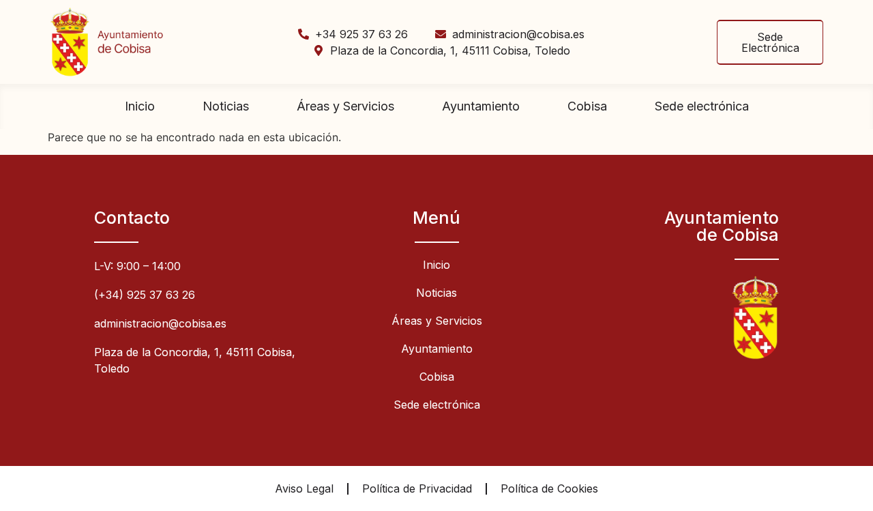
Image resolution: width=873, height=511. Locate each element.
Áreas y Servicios (345, 106)
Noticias (226, 106)
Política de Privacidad (417, 488)
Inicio (140, 106)
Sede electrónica (702, 106)
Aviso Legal (304, 488)
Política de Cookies (549, 488)
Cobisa (587, 106)
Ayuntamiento (481, 106)
